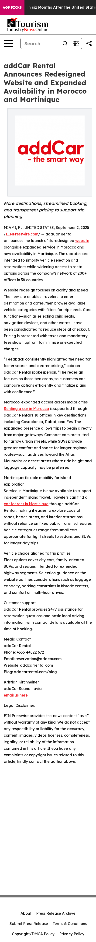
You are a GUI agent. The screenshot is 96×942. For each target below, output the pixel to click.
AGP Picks (12, 7)
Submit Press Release (29, 923)
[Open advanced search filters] (76, 43)
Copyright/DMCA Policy (33, 933)
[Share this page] (89, 43)
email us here (16, 695)
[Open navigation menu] (8, 43)
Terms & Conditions (70, 923)
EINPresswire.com (22, 234)
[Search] (65, 43)
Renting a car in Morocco (26, 408)
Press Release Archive (55, 913)
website (82, 240)
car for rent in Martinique (26, 503)
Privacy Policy (71, 933)
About (26, 913)
